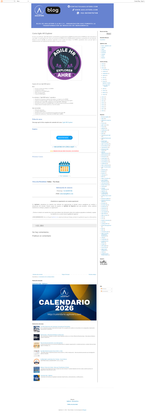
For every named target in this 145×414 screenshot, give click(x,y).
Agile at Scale (104, 215)
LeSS (102, 222)
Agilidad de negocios (106, 120)
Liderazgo (103, 175)
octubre (104, 71)
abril (104, 88)
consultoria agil (104, 231)
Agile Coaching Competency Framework (104, 235)
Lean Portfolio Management (104, 181)
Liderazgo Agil (104, 183)
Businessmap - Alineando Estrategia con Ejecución (52, 334)
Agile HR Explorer (67, 122)
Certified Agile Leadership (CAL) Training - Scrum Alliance (53, 359)
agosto (104, 75)
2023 (103, 97)
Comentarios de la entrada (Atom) (46, 276)
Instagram (103, 51)
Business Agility (104, 117)
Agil (102, 133)
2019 (103, 104)
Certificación (104, 130)
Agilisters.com (55, 217)
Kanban (103, 173)
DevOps (103, 171)
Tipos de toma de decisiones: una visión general (51, 343)
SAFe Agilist (104, 245)
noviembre (105, 69)
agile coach (104, 125)
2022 (103, 99)
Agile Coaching (104, 144)
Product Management (106, 225)
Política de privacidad (72, 404)
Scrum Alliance (104, 145)
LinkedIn (103, 47)
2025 (103, 65)
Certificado (103, 163)
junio (104, 79)
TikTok (102, 56)
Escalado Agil (104, 205)
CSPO (102, 252)
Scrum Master (104, 160)
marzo (104, 90)
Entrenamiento (104, 155)
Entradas (104, 288)
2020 (103, 103)
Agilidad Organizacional (104, 152)
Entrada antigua (92, 274)
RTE (102, 228)
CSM (102, 237)
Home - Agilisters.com (106, 45)
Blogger (84, 410)
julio (104, 77)
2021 (103, 101)
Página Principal (65, 274)
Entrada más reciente (37, 274)
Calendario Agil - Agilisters (39, 283)
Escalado (103, 203)
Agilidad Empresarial (106, 138)
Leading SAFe (104, 223)
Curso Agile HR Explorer (106, 85)
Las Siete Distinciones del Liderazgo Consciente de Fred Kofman (55, 326)
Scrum (102, 123)
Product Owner (104, 184)
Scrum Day (103, 247)
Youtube (103, 54)
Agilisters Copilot (106, 83)
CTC (102, 218)
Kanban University (105, 220)
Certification (104, 239)
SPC (102, 230)
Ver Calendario (64, 176)
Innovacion (103, 210)
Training (103, 186)
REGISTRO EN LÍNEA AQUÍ (64, 147)
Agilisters (103, 191)
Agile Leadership (105, 165)
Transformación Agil (105, 135)
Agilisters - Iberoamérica (72, 401)
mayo (104, 81)
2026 (103, 64)
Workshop (103, 169)
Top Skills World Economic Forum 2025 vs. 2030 (51, 351)
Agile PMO (103, 213)
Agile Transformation (106, 167)
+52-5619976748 (67, 191)
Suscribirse (102, 39)
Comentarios (105, 291)
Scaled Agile (104, 158)
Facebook (103, 52)
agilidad (103, 128)
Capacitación (104, 147)
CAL (102, 217)
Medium (103, 57)
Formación (103, 156)
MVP (102, 176)
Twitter (102, 49)
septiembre (105, 73)
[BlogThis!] (38, 225)
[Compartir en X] (39, 225)
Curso (102, 126)
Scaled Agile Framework (104, 142)
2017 (103, 108)
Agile (102, 118)
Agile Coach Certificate (104, 250)
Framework (103, 208)
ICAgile (103, 244)
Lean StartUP (104, 211)
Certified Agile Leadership (104, 193)
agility (102, 131)
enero (104, 94)
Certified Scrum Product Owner (104, 254)
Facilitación (103, 206)
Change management (104, 189)
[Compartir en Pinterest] (43, 225)
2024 (103, 67)
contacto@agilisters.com (66, 193)
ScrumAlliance (104, 161)
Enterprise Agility (105, 198)
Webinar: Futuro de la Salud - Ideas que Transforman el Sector (54, 367)
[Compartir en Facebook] (41, 225)
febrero (104, 92)
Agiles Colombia (105, 178)
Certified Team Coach (106, 195)
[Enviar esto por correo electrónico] (36, 225)
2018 (103, 106)
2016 (103, 110)
